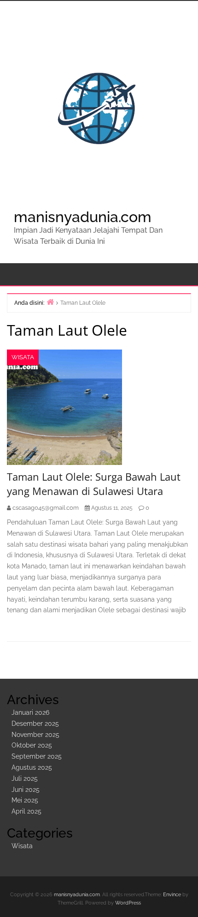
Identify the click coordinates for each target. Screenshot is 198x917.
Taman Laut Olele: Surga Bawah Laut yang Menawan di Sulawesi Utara (94, 484)
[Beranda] (50, 302)
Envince (172, 895)
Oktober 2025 (32, 745)
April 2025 (26, 811)
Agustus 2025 (32, 767)
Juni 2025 (26, 789)
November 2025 (35, 734)
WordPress (128, 903)
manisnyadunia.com (82, 216)
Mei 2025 (25, 800)
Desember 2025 (35, 723)
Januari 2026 (30, 712)
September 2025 (37, 756)
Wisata (23, 357)
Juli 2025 (25, 778)
